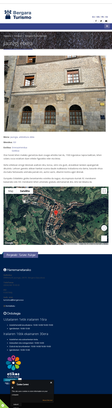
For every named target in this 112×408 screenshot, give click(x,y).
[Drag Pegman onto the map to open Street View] (104, 238)
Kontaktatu (10, 306)
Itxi (51, 383)
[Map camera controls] (104, 228)
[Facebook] (96, 21)
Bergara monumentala (36, 36)
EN (98, 16)
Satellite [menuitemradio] (25, 191)
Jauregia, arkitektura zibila (22, 137)
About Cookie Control (13, 382)
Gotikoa (15, 150)
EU (93, 16)
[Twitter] (101, 21)
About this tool (47, 400)
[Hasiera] (23, 14)
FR (102, 16)
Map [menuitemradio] (10, 191)
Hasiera (7, 36)
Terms (105, 244)
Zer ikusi (18, 36)
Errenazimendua (19, 147)
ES (107, 16)
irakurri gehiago (16, 405)
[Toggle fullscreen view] (104, 191)
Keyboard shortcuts (70, 244)
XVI (14, 142)
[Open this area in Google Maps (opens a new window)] (9, 243)
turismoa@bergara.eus (14, 300)
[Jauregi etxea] (55, 93)
